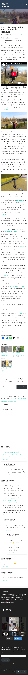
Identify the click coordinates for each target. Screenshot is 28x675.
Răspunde (5, 459)
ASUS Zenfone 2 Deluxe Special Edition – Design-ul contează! (18, 354)
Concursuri (18, 35)
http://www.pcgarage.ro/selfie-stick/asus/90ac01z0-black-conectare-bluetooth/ (12, 500)
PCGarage (4, 109)
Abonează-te (21, 387)
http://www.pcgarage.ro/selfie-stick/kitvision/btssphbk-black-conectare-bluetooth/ (12, 454)
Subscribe (5, 660)
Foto (22, 35)
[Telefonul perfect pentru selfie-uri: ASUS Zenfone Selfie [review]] (6, 349)
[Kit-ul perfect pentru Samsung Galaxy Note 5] (6, 363)
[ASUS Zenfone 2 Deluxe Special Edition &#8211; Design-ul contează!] (18, 349)
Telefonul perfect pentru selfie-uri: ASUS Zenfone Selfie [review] (6, 355)
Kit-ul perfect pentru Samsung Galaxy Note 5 (6, 369)
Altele (13, 35)
